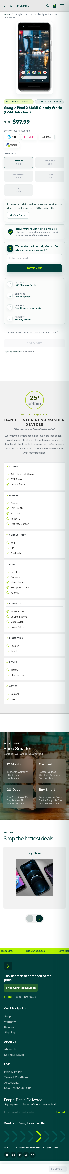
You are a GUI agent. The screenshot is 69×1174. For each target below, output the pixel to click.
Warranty (10, 1021)
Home (7, 14)
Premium (18, 162)
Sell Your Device (14, 1054)
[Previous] (29, 918)
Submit (60, 1112)
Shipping (9, 1032)
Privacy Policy (13, 1072)
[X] (26, 1155)
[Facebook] (32, 1155)
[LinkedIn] (20, 1155)
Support (9, 1016)
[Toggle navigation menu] (61, 5)
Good (50, 176)
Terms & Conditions (16, 1077)
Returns (9, 1027)
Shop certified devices (21, 987)
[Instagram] (13, 1155)
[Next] (39, 918)
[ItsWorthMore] (16, 6)
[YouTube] (7, 1155)
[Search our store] (48, 6)
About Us (10, 1049)
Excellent (50, 162)
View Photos (19, 215)
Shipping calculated (13, 351)
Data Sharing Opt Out (17, 1088)
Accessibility (11, 1082)
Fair (18, 190)
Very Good (18, 176)
